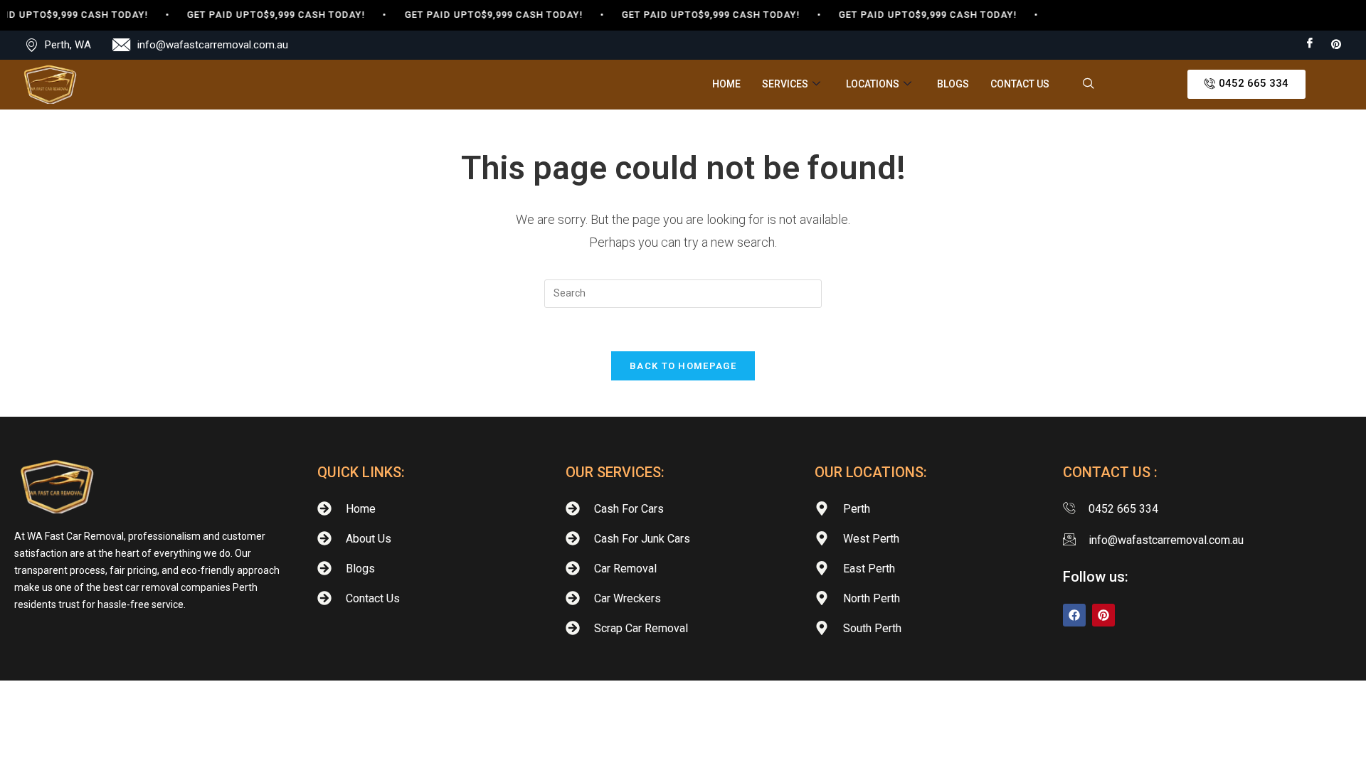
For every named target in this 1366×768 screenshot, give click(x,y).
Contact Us (1019, 84)
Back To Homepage (683, 366)
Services (785, 84)
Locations (872, 84)
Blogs (953, 84)
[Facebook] (1310, 44)
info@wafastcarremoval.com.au (212, 44)
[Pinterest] (1336, 44)
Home (726, 84)
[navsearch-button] (1088, 84)
